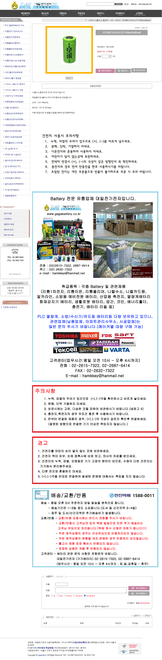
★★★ (69, 596)
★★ (61, 596)
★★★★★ (90, 596)
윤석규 (72, 648)
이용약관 (32, 648)
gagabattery (42, 655)
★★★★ (79, 596)
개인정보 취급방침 (45, 648)
